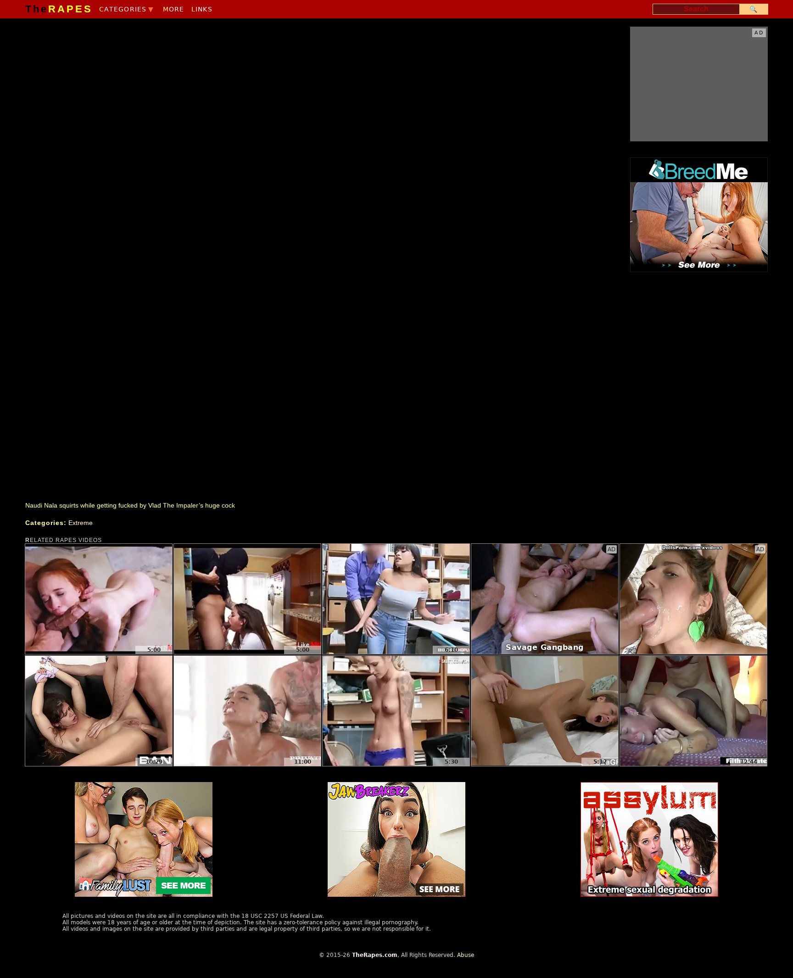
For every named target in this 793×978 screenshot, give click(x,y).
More (173, 9)
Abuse (465, 955)
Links (201, 9)
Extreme (80, 522)
